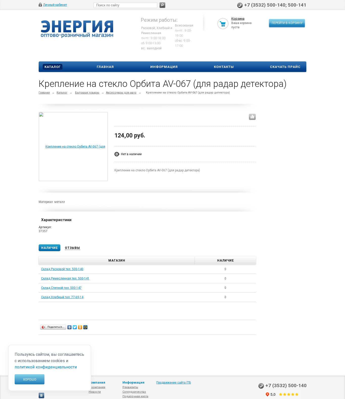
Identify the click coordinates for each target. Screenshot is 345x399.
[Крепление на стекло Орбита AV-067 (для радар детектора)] (73, 180)
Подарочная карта (135, 396)
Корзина (237, 18)
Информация (164, 67)
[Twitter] (75, 327)
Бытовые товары (87, 92)
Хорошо (29, 379)
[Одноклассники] (80, 327)
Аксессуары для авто (121, 92)
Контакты (224, 67)
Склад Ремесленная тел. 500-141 (65, 278)
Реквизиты (130, 387)
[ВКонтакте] (69, 327)
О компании (97, 387)
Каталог (52, 67)
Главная (105, 67)
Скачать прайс (285, 67)
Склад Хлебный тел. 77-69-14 (62, 297)
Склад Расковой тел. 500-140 (62, 269)
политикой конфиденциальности (46, 367)
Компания (97, 382)
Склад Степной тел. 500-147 (61, 288)
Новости (95, 391)
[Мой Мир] (85, 327)
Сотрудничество (134, 391)
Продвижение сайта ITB (173, 382)
